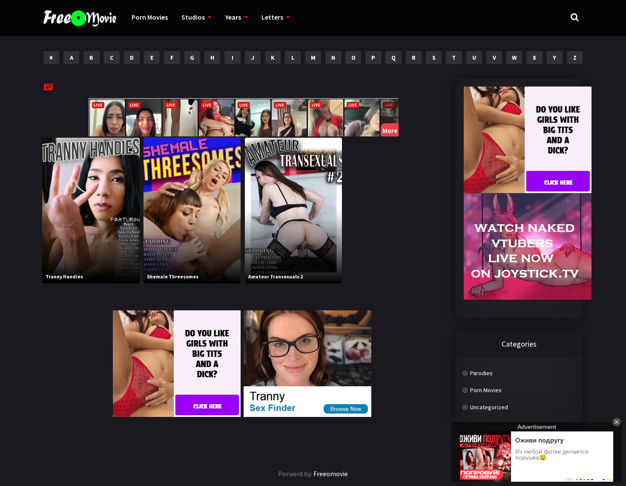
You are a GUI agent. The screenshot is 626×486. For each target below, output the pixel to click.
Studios (193, 17)
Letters (272, 17)
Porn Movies (150, 17)
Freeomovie (330, 473)
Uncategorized (489, 407)
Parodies (481, 373)
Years (233, 17)
